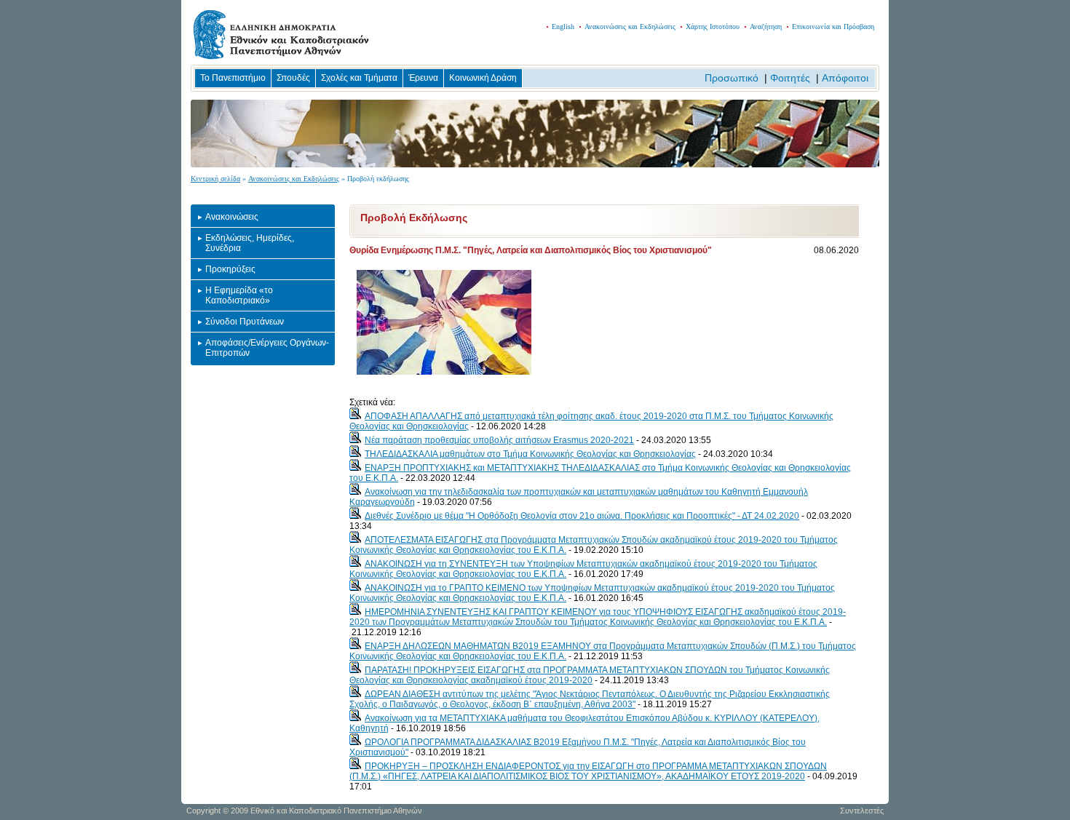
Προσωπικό (731, 78)
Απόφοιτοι (845, 78)
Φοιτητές (790, 78)
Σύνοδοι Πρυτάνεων (244, 322)
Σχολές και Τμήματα (359, 78)
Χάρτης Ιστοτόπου (713, 27)
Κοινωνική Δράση (483, 78)
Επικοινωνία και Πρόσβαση (833, 27)
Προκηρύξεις (230, 269)
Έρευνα (423, 78)
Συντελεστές (862, 810)
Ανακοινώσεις (231, 217)
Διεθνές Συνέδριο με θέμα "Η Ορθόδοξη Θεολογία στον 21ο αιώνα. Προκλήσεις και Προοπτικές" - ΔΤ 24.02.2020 (582, 516)
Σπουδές (293, 78)
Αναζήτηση (766, 27)
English (563, 27)
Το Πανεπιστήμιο (233, 78)
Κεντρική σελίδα (215, 179)
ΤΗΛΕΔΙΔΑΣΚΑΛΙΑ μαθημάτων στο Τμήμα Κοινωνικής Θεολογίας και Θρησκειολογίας (530, 454)
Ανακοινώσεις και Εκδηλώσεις (629, 27)
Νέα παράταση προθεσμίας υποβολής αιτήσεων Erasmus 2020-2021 (499, 440)
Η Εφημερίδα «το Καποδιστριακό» (239, 295)
